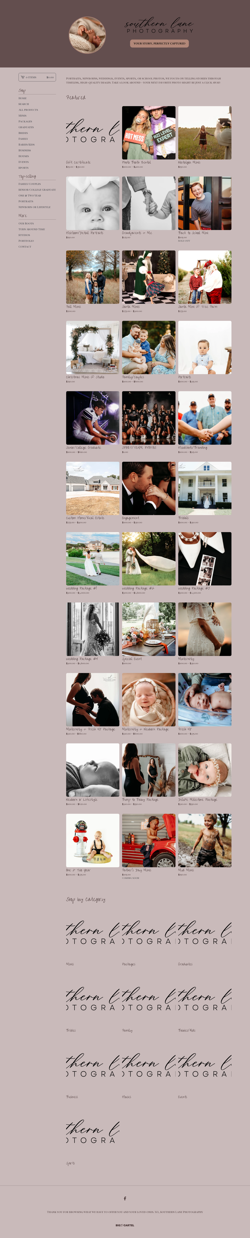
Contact (25, 246)
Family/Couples (30, 184)
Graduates (26, 127)
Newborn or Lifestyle (35, 207)
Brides (23, 133)
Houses (24, 156)
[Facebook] (125, 1198)
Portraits (26, 201)
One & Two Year (30, 195)
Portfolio (26, 240)
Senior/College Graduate (37, 189)
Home (23, 98)
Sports (23, 167)
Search (24, 104)
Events (24, 162)
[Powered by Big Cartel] (125, 1225)
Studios (24, 235)
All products (28, 109)
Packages (25, 121)
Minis (22, 115)
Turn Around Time (32, 229)
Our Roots (26, 223)
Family (23, 138)
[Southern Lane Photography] (125, 33)
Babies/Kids (27, 144)
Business (25, 150)
